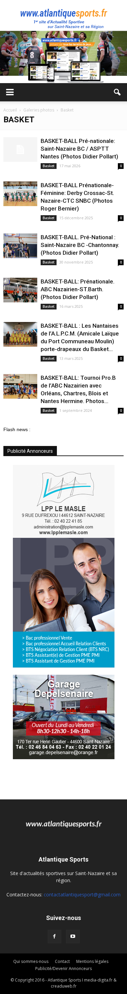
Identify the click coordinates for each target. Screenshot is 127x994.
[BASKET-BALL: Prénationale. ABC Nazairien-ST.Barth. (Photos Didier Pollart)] (20, 290)
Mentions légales (92, 961)
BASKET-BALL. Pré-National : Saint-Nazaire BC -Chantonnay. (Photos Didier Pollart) (80, 245)
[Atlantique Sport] (63, 15)
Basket (49, 166)
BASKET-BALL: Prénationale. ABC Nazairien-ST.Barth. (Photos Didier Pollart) (77, 289)
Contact (62, 961)
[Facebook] (54, 936)
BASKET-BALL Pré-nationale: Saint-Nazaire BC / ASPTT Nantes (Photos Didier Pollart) (79, 149)
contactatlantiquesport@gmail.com (82, 894)
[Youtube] (73, 936)
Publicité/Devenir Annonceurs (63, 968)
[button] (117, 92)
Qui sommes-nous (30, 961)
